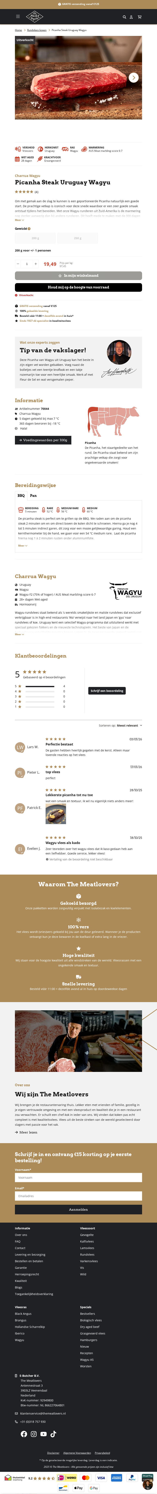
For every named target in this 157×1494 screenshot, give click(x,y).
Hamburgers (88, 1340)
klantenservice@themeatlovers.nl (42, 1413)
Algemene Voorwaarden (77, 1453)
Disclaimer (53, 1453)
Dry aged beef (89, 1327)
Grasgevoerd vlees (92, 1333)
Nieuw (84, 1346)
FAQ (17, 1241)
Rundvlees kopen (36, 30)
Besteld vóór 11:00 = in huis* (47, 316)
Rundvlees (87, 1254)
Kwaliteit (21, 1281)
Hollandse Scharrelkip (30, 1327)
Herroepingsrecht (27, 1274)
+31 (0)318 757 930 (32, 1422)
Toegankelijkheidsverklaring (34, 1294)
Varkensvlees (89, 1261)
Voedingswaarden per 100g (45, 440)
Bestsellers (87, 1314)
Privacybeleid (102, 1453)
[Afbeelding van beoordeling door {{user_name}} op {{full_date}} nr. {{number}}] (56, 814)
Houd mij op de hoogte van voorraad (78, 287)
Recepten (86, 1353)
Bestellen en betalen (29, 1261)
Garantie (21, 1268)
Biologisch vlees (91, 1320)
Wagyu (19, 1340)
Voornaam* (23, 1170)
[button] (139, 17)
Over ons (21, 1235)
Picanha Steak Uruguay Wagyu (69, 30)
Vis (82, 1268)
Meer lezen (28, 1132)
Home (18, 30)
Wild (83, 1274)
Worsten (86, 1366)
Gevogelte (87, 1235)
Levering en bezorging (30, 1254)
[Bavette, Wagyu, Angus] (150, 16)
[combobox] (78, 16)
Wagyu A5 (87, 1360)
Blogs (18, 1287)
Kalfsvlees (87, 1241)
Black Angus (23, 1314)
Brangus (20, 1320)
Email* (19, 1188)
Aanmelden (78, 1210)
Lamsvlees (87, 1248)
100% (34, 311)
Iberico (19, 1333)
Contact (20, 1248)
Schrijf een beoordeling (107, 691)
